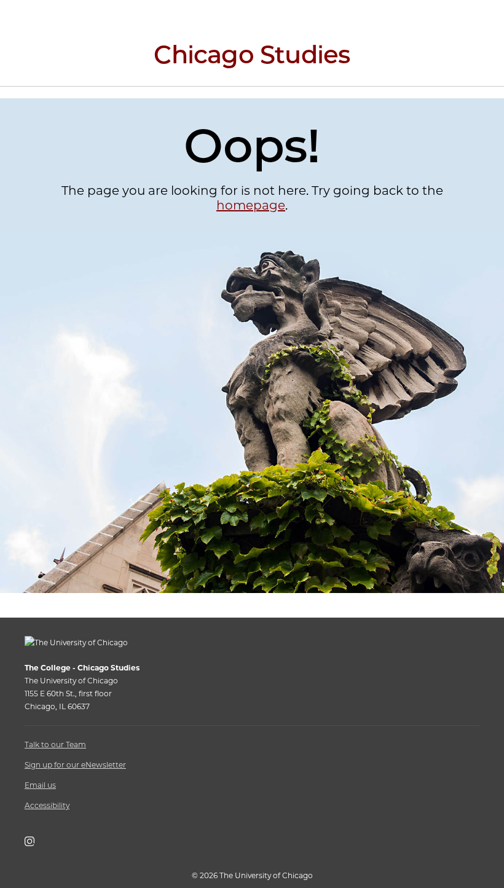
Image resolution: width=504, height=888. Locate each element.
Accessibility (47, 805)
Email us (40, 785)
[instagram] (36, 843)
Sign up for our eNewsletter (75, 764)
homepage (250, 205)
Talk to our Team (55, 744)
